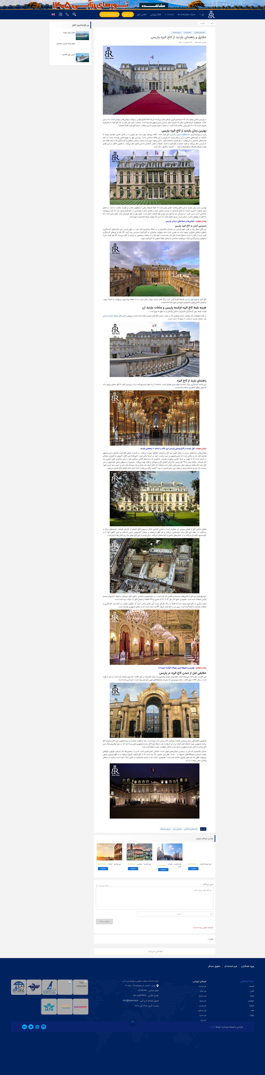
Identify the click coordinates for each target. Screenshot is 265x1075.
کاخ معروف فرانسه (115, 315)
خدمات (170, 14)
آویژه (212, 1027)
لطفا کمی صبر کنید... (155, 951)
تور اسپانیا (202, 995)
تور (203, 14)
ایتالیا (252, 995)
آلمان (252, 991)
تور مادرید (202, 1015)
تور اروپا (203, 1020)
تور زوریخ (203, 1000)
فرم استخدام (231, 966)
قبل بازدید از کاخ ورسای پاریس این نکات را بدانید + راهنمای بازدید (167, 448)
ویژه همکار (128, 14)
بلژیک (252, 1015)
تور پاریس (202, 1005)
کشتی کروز (141, 14)
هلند (252, 1010)
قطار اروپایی (155, 14)
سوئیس (251, 1000)
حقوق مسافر (214, 966)
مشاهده (193, 868)
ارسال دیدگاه (104, 921)
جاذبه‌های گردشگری (200, 33)
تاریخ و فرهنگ (176, 33)
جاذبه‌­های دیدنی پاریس (180, 134)
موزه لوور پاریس (191, 299)
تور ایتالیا (203, 991)
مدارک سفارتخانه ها (186, 14)
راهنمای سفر (187, 33)
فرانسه (203, 23)
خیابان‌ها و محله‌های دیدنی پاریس (179, 221)
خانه (212, 23)
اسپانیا (251, 1005)
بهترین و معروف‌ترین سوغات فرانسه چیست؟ (176, 667)
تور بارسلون (202, 1010)
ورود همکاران (247, 966)
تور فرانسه (202, 986)
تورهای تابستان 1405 (109, 14)
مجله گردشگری (247, 981)
